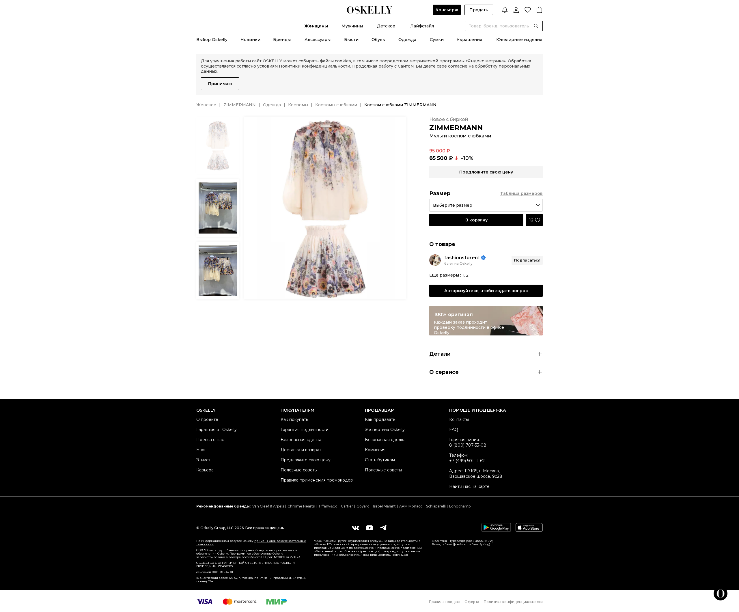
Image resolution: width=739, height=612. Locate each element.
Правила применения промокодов (317, 480)
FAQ (453, 429)
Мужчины (352, 26)
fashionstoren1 (462, 257)
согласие (457, 66)
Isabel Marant (384, 506)
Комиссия (375, 449)
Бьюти (351, 39)
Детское (386, 26)
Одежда (407, 39)
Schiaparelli (436, 506)
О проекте (207, 419)
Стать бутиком (380, 459)
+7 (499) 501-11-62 (467, 460)
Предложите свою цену (306, 459)
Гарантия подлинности (305, 429)
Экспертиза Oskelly (385, 429)
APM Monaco (411, 506)
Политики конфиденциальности (314, 66)
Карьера (205, 470)
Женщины (316, 26)
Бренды (282, 39)
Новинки (250, 39)
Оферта (471, 602)
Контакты (459, 419)
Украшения (469, 39)
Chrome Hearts (301, 506)
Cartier (347, 506)
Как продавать (380, 419)
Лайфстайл (422, 26)
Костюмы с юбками (336, 104)
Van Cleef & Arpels (268, 506)
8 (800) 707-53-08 (467, 445)
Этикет (203, 459)
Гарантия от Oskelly (216, 429)
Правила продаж (444, 602)
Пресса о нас (210, 439)
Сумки (437, 39)
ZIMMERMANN (239, 104)
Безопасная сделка (301, 439)
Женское (206, 104)
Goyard (363, 506)
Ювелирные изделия (519, 39)
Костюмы (298, 104)
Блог (201, 449)
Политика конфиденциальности (513, 602)
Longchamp (460, 506)
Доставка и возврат (301, 449)
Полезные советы (299, 470)
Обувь (378, 39)
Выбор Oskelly (211, 39)
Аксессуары (318, 39)
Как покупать (294, 419)
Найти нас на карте (469, 486)
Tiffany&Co (327, 506)
